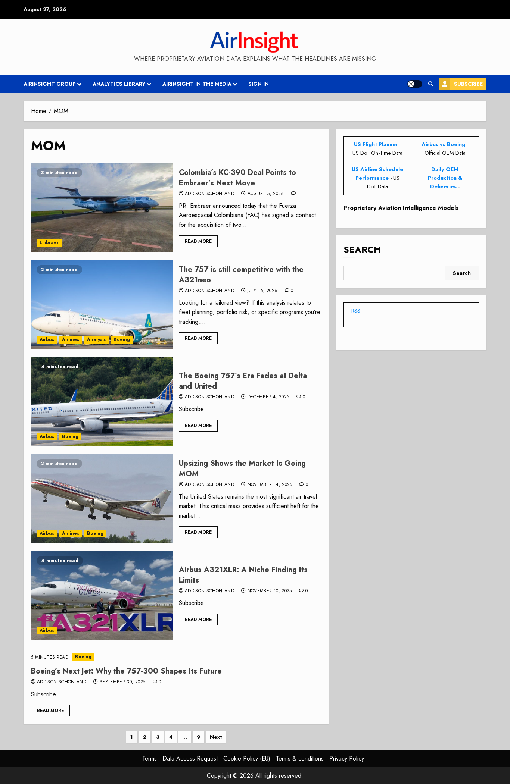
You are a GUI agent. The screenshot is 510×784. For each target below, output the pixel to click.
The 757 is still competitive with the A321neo (241, 274)
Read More (198, 241)
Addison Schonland (209, 194)
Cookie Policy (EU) (246, 758)
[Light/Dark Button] (414, 84)
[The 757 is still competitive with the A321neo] (102, 304)
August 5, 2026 (266, 194)
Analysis (96, 339)
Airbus (47, 339)
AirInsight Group (50, 84)
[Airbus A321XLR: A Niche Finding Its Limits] (102, 595)
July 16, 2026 (263, 291)
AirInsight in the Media (196, 84)
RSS (355, 310)
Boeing (121, 339)
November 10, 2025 (270, 591)
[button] (430, 84)
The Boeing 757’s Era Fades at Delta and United (243, 381)
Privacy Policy (346, 758)
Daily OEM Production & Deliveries (445, 178)
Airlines (70, 339)
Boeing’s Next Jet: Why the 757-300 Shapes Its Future (126, 671)
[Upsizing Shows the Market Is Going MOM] (102, 498)
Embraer (49, 242)
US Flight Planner (376, 144)
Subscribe (468, 84)
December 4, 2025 (268, 397)
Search (362, 249)
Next (216, 737)
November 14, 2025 (270, 485)
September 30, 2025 (122, 682)
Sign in (258, 84)
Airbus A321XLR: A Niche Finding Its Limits (243, 575)
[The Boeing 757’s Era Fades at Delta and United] (102, 401)
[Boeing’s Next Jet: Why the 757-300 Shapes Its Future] (176, 657)
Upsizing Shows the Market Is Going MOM (242, 468)
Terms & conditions (300, 758)
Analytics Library (119, 84)
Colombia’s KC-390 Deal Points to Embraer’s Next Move (237, 177)
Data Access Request (190, 758)
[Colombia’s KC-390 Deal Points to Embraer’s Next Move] (102, 207)
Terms (149, 758)
